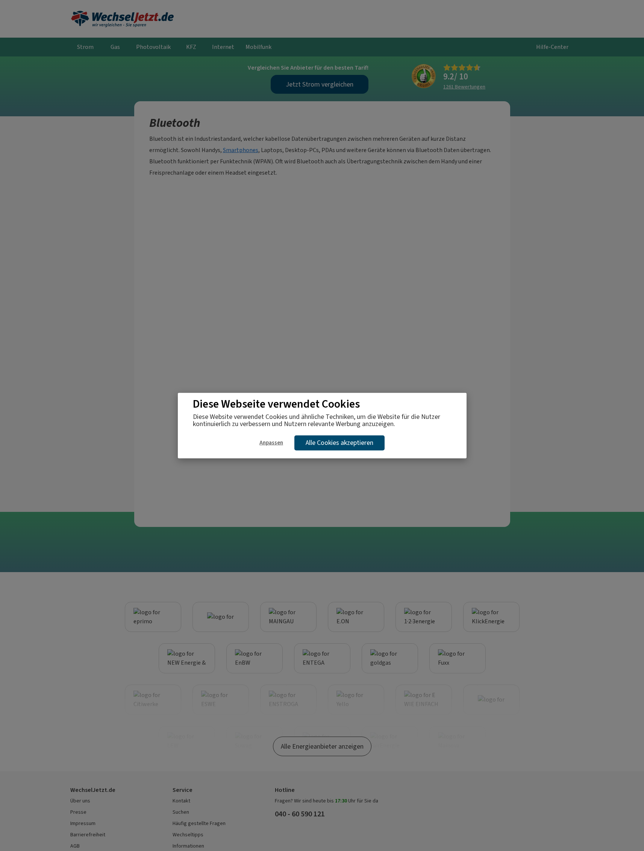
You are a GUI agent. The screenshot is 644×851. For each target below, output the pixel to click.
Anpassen (271, 442)
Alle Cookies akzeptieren (339, 442)
